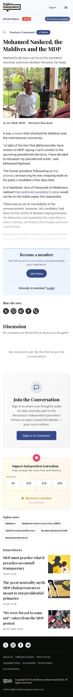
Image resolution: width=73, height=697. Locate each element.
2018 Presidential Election (20, 530)
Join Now (36, 273)
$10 (28, 483)
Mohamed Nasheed (16, 537)
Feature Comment (22, 32)
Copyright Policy (11, 662)
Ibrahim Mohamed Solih (54, 530)
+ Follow (43, 32)
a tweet (17, 133)
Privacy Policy (45, 662)
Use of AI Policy (11, 668)
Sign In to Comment (36, 435)
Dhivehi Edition (11, 18)
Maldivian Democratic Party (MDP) (41, 523)
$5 (13, 483)
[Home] (4, 31)
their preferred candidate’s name (36, 192)
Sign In (52, 7)
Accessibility (29, 662)
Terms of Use (43, 656)
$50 (59, 483)
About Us (8, 656)
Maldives (10, 523)
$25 (44, 483)
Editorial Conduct (25, 656)
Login (50, 288)
